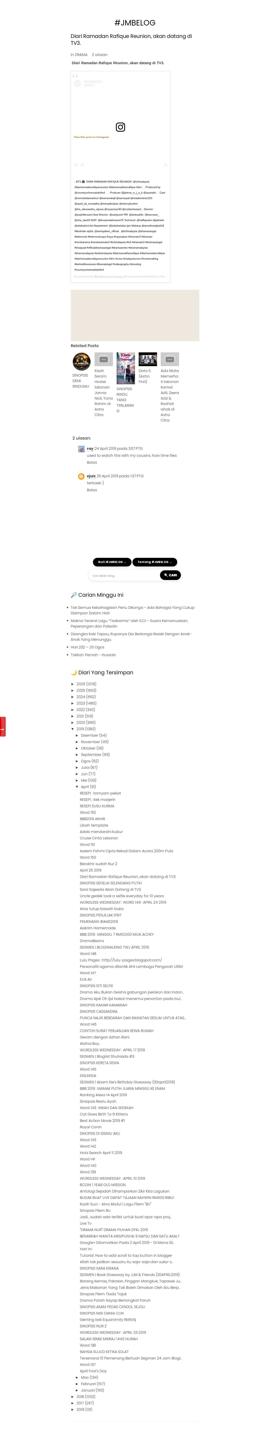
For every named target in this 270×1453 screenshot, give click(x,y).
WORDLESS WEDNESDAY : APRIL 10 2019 (112, 1178)
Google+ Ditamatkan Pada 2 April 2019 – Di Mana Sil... (127, 1242)
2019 (81, 729)
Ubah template (94, 825)
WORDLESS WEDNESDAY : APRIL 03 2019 (113, 1332)
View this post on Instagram (91, 137)
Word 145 (88, 1069)
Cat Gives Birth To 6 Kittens (104, 1114)
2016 (81, 1409)
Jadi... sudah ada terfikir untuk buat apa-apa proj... (126, 1216)
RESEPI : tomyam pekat (100, 793)
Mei (84, 780)
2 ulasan (100, 54)
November (91, 741)
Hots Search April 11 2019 (101, 1152)
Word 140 (88, 1165)
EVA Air (86, 979)
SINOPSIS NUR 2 (93, 1326)
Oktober (88, 748)
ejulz (91, 476)
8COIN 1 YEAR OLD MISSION (103, 1184)
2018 (81, 1396)
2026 (81, 684)
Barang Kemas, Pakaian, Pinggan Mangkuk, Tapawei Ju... (131, 1281)
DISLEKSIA (88, 1075)
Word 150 (88, 857)
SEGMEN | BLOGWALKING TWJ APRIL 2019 (114, 947)
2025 (81, 690)
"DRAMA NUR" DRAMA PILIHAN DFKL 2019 (114, 1229)
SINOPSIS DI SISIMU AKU (100, 1133)
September (91, 754)
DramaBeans (92, 940)
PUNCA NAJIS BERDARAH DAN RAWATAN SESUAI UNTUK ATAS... (133, 1017)
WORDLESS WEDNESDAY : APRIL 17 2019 (112, 1050)
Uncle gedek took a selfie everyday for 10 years (122, 895)
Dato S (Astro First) (145, 376)
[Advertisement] (135, 315)
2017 (81, 1403)
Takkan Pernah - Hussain (93, 654)
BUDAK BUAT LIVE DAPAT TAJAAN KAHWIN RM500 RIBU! (127, 1197)
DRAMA (81, 54)
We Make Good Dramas (108, 276)
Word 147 (88, 973)
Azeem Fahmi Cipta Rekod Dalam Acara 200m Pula (126, 851)
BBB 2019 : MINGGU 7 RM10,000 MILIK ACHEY (117, 934)
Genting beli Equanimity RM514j (108, 1319)
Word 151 (87, 844)
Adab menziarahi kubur (101, 831)
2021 (81, 716)
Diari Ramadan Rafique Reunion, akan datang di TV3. (131, 39)
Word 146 (88, 1024)
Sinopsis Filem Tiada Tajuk (103, 1294)
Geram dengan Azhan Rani (104, 1037)
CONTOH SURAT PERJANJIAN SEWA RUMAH (117, 1030)
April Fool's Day (93, 1371)
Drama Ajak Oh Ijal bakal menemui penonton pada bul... (131, 998)
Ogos (86, 761)
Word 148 (88, 953)
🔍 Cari (170, 575)
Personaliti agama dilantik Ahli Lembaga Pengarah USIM (131, 966)
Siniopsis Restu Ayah (98, 1101)
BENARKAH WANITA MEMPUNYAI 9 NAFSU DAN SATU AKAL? (129, 1236)
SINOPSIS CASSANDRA (99, 1011)
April (85, 786)
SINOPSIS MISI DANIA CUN (102, 1313)
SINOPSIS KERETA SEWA (99, 1062)
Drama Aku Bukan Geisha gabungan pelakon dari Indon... (132, 992)
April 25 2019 (90, 870)
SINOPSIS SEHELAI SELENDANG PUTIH (111, 883)
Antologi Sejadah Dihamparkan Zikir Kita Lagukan (125, 1191)
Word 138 (88, 1345)
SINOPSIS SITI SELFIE (96, 985)
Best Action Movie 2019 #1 (102, 1120)
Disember (90, 735)
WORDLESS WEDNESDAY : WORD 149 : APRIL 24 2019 (123, 902)
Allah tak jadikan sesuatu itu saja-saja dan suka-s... (126, 1261)
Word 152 (88, 812)
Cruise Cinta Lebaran (99, 838)
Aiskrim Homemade (98, 928)
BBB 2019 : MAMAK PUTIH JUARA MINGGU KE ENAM (122, 1088)
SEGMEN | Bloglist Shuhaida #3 (107, 1056)
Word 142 (88, 1146)
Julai (85, 767)
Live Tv (85, 1223)
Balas (92, 462)
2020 (81, 722)
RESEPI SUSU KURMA (97, 806)
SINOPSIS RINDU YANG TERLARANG (125, 399)
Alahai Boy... (90, 1043)
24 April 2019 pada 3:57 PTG (119, 448)
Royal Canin (91, 1127)
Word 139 (88, 1172)
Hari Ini (86, 1249)
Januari (88, 1390)
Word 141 (87, 1159)
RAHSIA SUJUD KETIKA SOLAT (104, 1351)
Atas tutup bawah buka (102, 908)
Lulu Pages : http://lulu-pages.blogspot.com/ (121, 960)
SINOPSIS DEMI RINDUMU (81, 381)
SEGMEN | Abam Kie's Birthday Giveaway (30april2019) (127, 1082)
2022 (81, 709)
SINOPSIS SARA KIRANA (99, 1268)
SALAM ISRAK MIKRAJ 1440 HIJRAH (109, 1338)
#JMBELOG (135, 22)
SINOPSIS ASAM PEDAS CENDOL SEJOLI (112, 1306)
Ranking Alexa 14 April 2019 (103, 1095)
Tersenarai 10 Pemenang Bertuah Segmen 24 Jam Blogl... (131, 1358)
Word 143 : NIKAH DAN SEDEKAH (107, 1107)
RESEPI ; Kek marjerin (98, 799)
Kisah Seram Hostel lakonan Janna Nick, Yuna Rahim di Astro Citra (104, 392)
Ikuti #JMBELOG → (112, 562)
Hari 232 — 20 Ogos (87, 647)
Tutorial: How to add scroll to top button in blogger (126, 1255)
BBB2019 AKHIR (92, 818)
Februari (89, 1383)
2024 (81, 696)
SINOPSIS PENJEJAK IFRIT (101, 915)
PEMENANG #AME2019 (99, 921)
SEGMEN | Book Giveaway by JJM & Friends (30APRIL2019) (130, 1274)
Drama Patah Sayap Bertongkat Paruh (115, 1300)
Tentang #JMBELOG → (155, 562)
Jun (85, 773)
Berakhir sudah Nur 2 (98, 863)
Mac (85, 1377)
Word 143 (88, 1139)
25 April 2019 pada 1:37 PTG (120, 476)
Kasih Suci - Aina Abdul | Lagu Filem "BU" (115, 1204)
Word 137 (88, 1364)
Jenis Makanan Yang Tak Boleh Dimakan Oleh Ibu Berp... (130, 1287)
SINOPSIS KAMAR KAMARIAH (103, 1005)
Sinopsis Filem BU (95, 1210)
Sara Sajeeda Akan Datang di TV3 (110, 889)
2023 (81, 703)
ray (90, 448)
